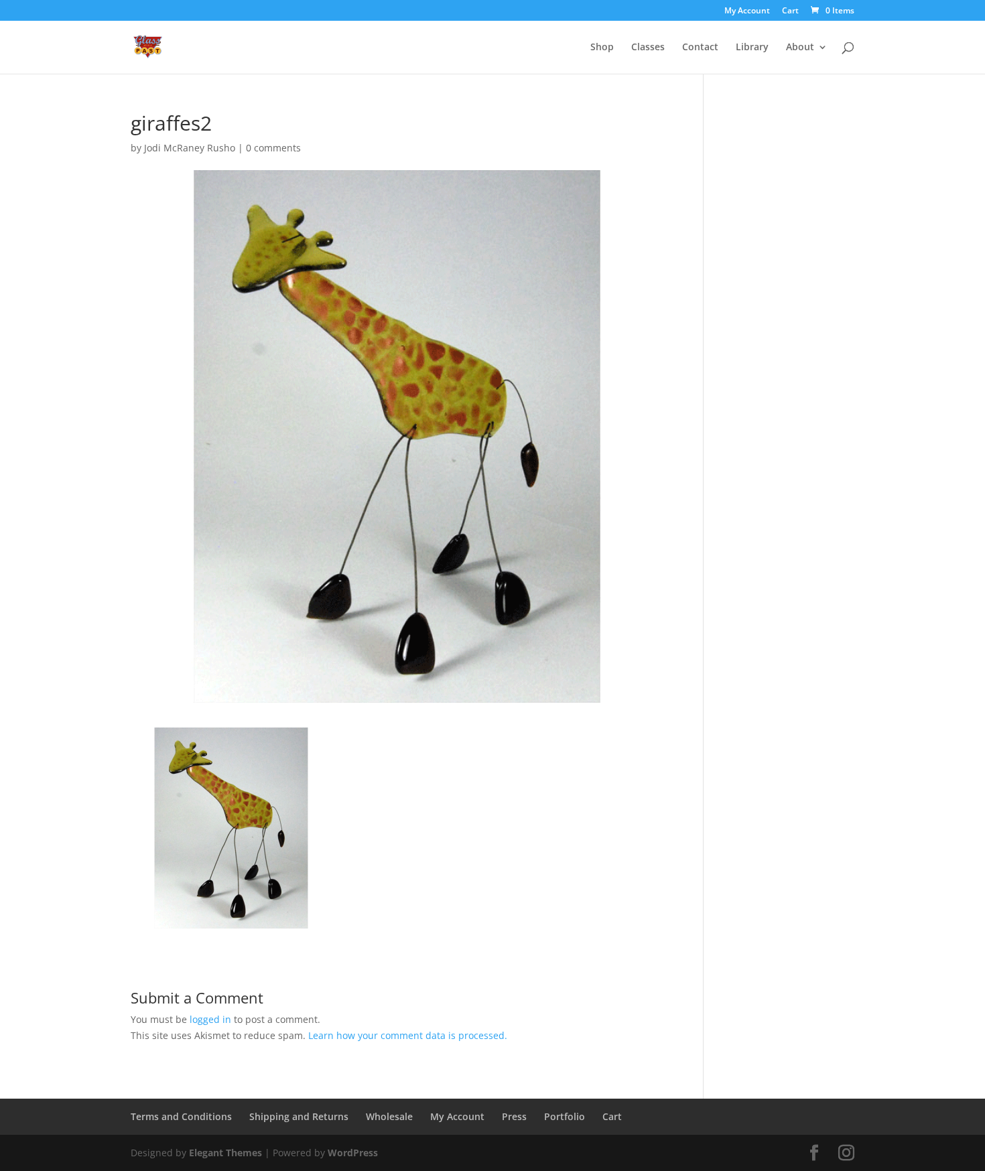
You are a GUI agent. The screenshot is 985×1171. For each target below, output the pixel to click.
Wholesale (389, 1116)
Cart (790, 11)
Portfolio (564, 1116)
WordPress (353, 1152)
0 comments (273, 147)
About (800, 47)
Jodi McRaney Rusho (189, 147)
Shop (602, 47)
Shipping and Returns (298, 1116)
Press (514, 1116)
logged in (210, 1019)
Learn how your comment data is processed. (407, 1035)
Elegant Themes (225, 1152)
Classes (648, 47)
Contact (700, 47)
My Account (747, 11)
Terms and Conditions (181, 1116)
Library (752, 47)
